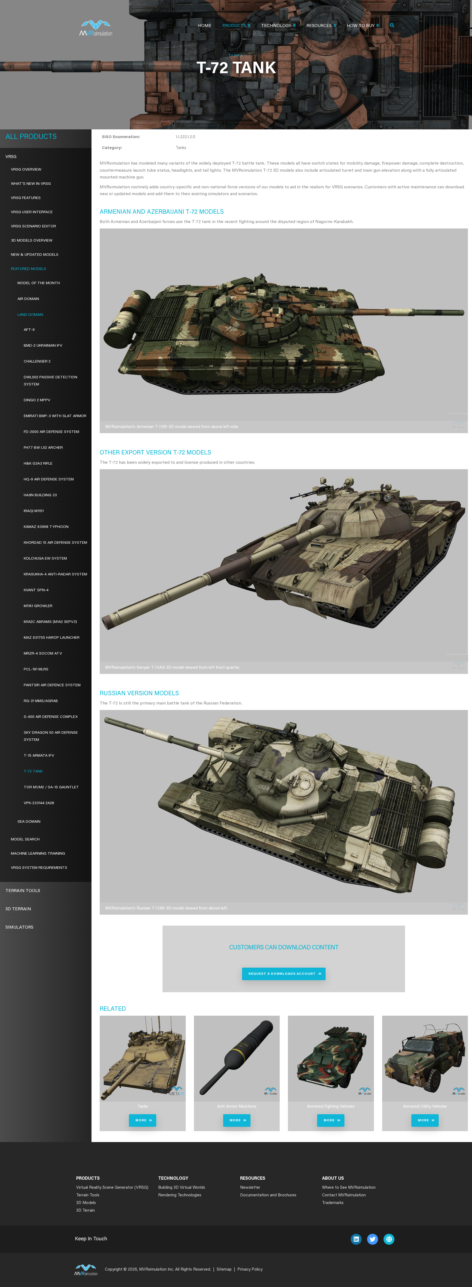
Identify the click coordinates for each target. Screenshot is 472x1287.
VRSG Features (26, 198)
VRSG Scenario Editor (33, 226)
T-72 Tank (33, 772)
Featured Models (28, 269)
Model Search (25, 840)
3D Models (86, 1203)
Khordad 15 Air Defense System (55, 543)
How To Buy (360, 26)
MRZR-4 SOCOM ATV (43, 654)
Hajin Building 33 (40, 495)
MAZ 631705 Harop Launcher (51, 638)
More (140, 1120)
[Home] (95, 24)
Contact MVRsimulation (344, 1195)
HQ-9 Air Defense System (49, 479)
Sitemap (224, 1270)
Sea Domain (28, 822)
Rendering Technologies (179, 1195)
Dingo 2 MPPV (37, 400)
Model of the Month (38, 283)
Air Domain (28, 299)
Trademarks (333, 1203)
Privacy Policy (249, 1270)
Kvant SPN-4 (36, 590)
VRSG (10, 157)
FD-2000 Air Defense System (51, 432)
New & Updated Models (34, 255)
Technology (276, 26)
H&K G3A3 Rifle (38, 464)
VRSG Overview (26, 170)
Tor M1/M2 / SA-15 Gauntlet (51, 787)
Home (204, 26)
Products (234, 26)
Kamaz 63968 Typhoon (46, 527)
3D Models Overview (31, 241)
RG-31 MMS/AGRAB (41, 701)
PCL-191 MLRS (36, 669)
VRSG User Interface (32, 212)
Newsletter (250, 1188)
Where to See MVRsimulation (349, 1188)
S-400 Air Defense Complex (51, 717)
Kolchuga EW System (45, 559)
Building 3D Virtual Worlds (181, 1188)
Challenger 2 (37, 362)
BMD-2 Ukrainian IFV (43, 346)
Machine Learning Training (38, 854)
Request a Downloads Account (282, 974)
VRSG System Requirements (39, 868)
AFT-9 (29, 330)
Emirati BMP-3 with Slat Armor (55, 416)
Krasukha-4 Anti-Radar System (55, 574)
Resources (319, 26)
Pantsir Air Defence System (52, 685)
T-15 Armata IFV (39, 756)
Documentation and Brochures (268, 1195)
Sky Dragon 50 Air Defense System (51, 736)
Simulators (19, 927)
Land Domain (30, 315)
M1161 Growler (38, 606)
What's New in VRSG (31, 184)
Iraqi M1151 (34, 511)
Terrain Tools (22, 891)
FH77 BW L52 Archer (43, 448)
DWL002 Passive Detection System (50, 381)
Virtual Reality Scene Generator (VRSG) (112, 1188)
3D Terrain (18, 909)
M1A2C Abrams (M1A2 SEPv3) (50, 622)
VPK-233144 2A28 (39, 803)
